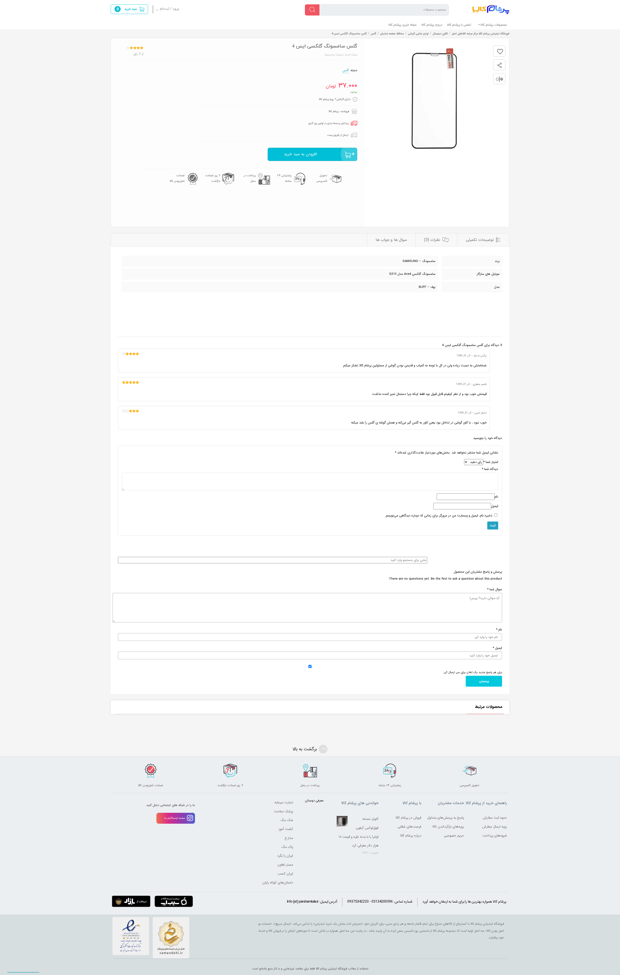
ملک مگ (286, 820)
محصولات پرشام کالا (493, 24)
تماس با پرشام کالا (459, 24)
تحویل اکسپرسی (321, 178)
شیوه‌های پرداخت (494, 835)
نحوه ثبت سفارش (495, 817)
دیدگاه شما (490, 469)
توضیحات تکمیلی (480, 240)
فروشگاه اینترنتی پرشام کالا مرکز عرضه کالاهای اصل (490, 9)
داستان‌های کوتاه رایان (277, 882)
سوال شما (494, 589)
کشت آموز (286, 829)
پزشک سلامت (283, 811)
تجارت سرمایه (283, 802)
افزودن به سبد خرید (300, 154)
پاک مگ (287, 847)
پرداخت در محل (250, 178)
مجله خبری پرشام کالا (402, 24)
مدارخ (289, 838)
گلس (373, 34)
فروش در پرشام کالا (408, 817)
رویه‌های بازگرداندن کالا (448, 826)
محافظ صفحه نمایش (392, 34)
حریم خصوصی (454, 835)
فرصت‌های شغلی (409, 826)
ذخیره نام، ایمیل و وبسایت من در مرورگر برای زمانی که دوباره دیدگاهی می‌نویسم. (438, 515)
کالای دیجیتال (440, 34)
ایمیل (494, 506)
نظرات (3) (432, 240)
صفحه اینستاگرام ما (174, 818)
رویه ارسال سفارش (494, 826)
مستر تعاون (285, 864)
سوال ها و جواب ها (391, 240)
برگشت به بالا (305, 749)
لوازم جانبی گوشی (418, 34)
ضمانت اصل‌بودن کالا (177, 178)
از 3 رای (138, 53)
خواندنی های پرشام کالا (360, 803)
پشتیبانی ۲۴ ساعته (284, 178)
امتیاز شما (490, 462)
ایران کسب (285, 873)
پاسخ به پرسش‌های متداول (445, 817)
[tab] (483, 239)
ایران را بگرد (285, 855)
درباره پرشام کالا (431, 24)
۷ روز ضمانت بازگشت (212, 178)
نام (496, 496)
